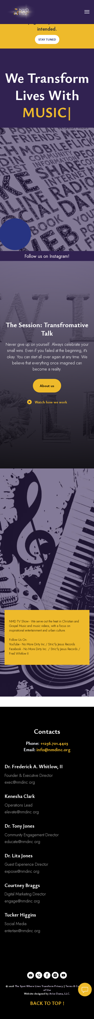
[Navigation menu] (86, 11)
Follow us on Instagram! (46, 256)
